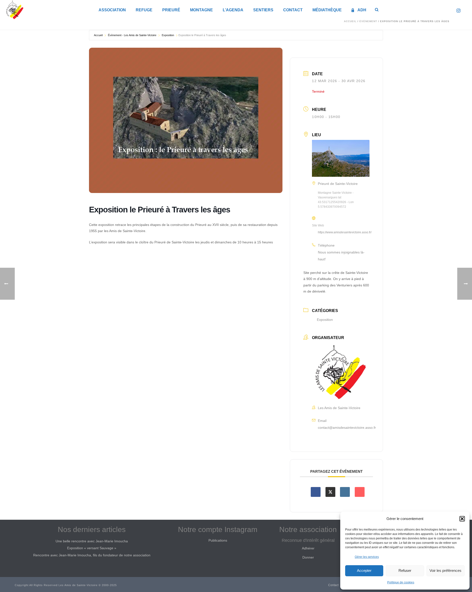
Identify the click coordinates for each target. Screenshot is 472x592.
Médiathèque (327, 10)
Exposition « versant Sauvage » (91, 548)
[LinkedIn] (345, 492)
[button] (462, 518)
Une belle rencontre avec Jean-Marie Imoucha (92, 541)
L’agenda (233, 10)
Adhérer (308, 548)
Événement (368, 21)
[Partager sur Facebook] (316, 492)
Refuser (404, 570)
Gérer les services (367, 557)
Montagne (201, 10)
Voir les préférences (445, 570)
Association (112, 10)
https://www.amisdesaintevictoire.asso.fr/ (344, 232)
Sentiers (263, 10)
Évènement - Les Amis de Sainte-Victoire (132, 35)
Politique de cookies (400, 582)
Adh (361, 10)
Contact (293, 10)
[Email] (360, 492)
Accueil (350, 21)
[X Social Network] (330, 492)
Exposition (168, 35)
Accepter (364, 570)
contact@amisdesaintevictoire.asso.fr (347, 427)
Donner (308, 557)
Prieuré (171, 10)
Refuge (144, 10)
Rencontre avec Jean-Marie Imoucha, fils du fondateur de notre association (91, 555)
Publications (217, 540)
